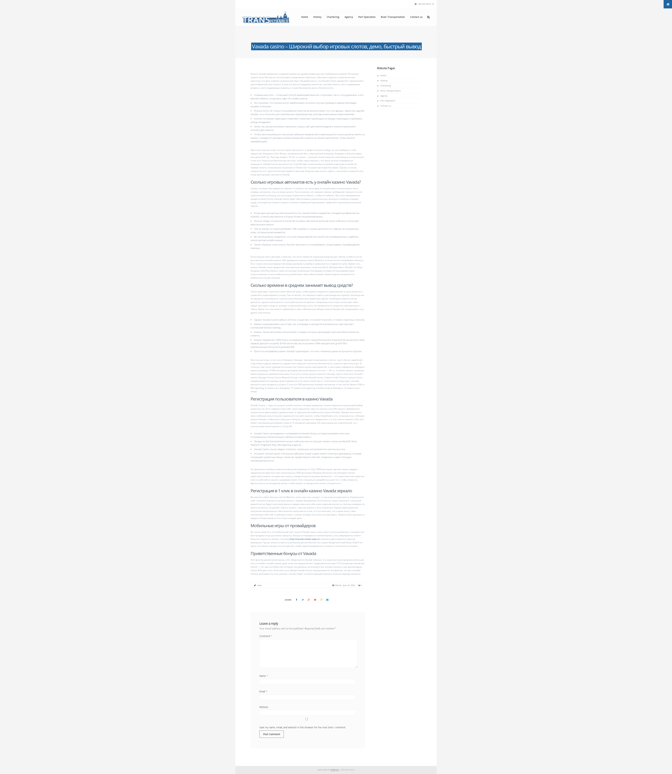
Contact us (416, 17)
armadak (334, 770)
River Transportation (393, 17)
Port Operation (367, 17)
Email (263, 691)
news (259, 585)
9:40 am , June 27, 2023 (344, 585)
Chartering (333, 17)
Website (263, 707)
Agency (349, 17)
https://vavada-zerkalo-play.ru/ (304, 538)
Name (263, 675)
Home (304, 17)
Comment (265, 636)
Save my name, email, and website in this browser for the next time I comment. (302, 727)
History (317, 17)
